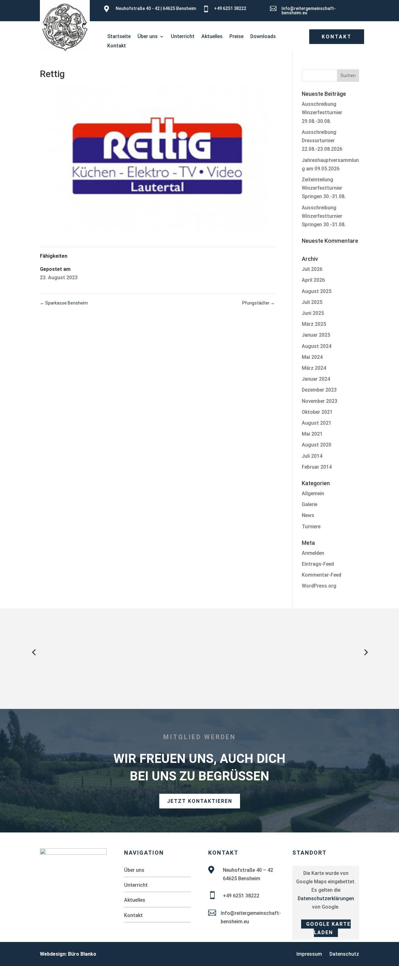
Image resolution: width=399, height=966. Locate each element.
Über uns (147, 36)
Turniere (311, 526)
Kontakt (116, 46)
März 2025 (314, 324)
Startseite (119, 36)
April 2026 (313, 280)
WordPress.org (319, 586)
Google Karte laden (328, 928)
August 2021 (316, 423)
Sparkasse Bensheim (64, 302)
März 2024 (314, 368)
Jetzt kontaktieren (199, 801)
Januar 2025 (316, 335)
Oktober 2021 (317, 412)
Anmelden (313, 553)
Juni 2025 (313, 313)
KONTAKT (337, 37)
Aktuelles (212, 36)
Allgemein (313, 493)
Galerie (309, 504)
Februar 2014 (317, 467)
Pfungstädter (258, 302)
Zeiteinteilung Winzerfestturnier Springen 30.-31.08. (324, 188)
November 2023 (319, 401)
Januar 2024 (316, 379)
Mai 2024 (312, 357)
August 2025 (316, 291)
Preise (236, 36)
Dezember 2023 (319, 390)
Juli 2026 (312, 269)
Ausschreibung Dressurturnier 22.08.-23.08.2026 (322, 140)
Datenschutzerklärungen (326, 898)
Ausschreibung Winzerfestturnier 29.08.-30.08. (322, 112)
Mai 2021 (312, 434)
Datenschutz (344, 954)
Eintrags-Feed (318, 564)
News (308, 515)
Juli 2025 (312, 302)
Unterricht (183, 36)
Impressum (309, 954)
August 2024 (316, 346)
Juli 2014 (312, 456)
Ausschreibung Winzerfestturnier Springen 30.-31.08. (324, 216)
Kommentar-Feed (321, 575)
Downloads (263, 36)
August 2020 (316, 445)
